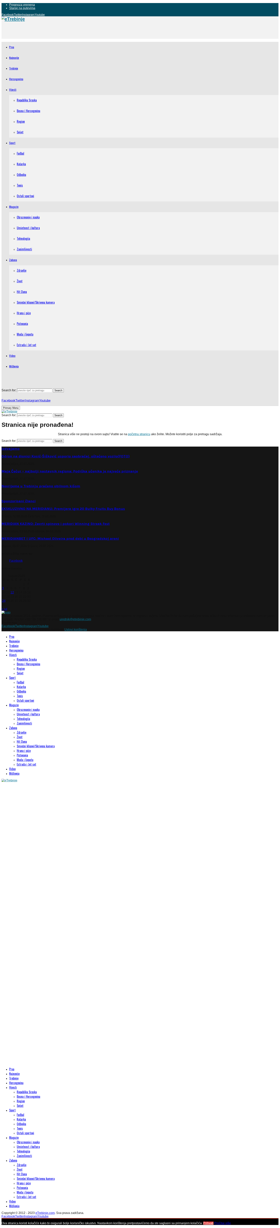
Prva (11, 47)
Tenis (20, 185)
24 (4, 600)
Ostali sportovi (25, 196)
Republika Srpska (27, 100)
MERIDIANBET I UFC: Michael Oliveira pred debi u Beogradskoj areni (60, 538)
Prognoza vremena (22, 4)
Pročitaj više (222, 1223)
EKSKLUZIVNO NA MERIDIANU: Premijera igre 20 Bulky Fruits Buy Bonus (63, 509)
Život (19, 281)
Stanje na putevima (22, 8)
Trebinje (13, 68)
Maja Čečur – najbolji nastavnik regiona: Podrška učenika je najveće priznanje (70, 471)
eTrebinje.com (45, 1213)
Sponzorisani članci (19, 501)
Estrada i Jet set (26, 345)
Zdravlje (21, 270)
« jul (4, 609)
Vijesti (12, 89)
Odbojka (21, 174)
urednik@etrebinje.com (75, 619)
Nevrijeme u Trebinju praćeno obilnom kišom (41, 486)
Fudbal (20, 153)
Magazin (13, 206)
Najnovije (14, 57)
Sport (12, 143)
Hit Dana (22, 291)
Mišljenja (14, 366)
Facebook (16, 560)
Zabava (13, 260)
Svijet (20, 132)
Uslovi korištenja (75, 629)
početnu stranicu (139, 434)
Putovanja (22, 323)
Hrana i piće (24, 313)
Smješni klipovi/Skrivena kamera (36, 302)
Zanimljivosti (24, 249)
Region (21, 121)
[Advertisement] (71, 30)
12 (12, 592)
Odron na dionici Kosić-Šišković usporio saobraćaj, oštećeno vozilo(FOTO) (66, 456)
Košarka (21, 164)
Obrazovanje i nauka (28, 217)
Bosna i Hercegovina (28, 111)
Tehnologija (23, 238)
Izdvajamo (11, 449)
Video (12, 355)
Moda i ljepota (25, 334)
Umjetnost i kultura (28, 228)
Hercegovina (16, 79)
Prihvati (208, 1223)
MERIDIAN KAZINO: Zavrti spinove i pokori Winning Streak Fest (56, 524)
